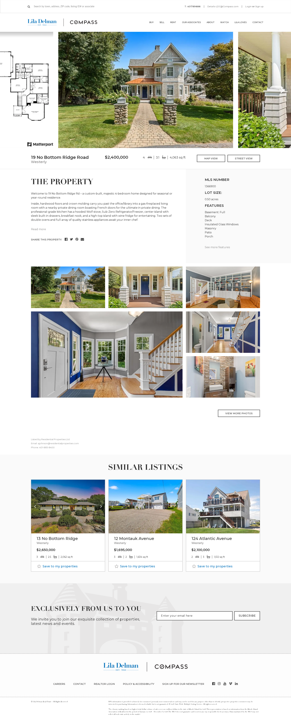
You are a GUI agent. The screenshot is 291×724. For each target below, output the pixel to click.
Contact (257, 22)
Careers (59, 683)
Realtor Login (104, 683)
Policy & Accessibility (138, 683)
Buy (151, 22)
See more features (217, 247)
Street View (244, 158)
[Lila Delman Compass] (66, 22)
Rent (173, 22)
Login (248, 6)
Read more (38, 229)
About (211, 22)
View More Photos (239, 413)
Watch (224, 22)
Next (282, 90)
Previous (8, 90)
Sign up (259, 6)
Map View (211, 158)
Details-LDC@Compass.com (223, 6)
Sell (161, 22)
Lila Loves (241, 22)
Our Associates (191, 22)
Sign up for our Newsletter (183, 683)
